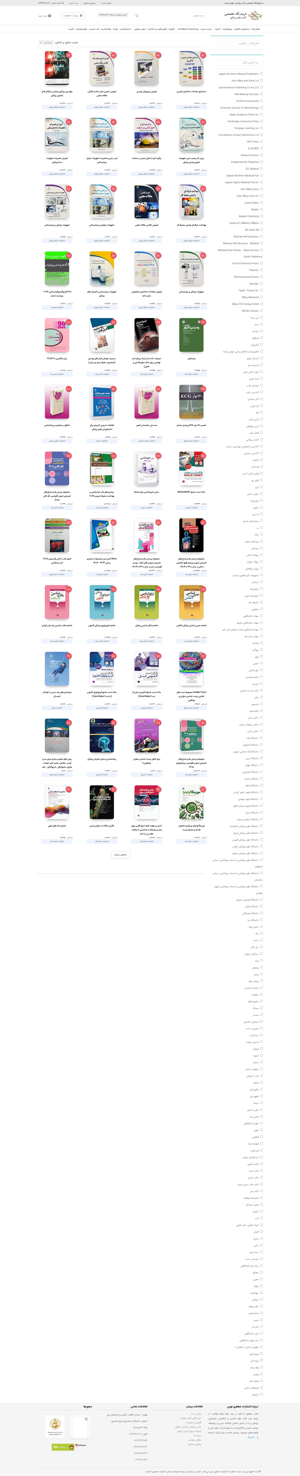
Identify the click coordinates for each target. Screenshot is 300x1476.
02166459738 (140, 1447)
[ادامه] (251, 1437)
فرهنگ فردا (253, 1144)
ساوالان (255, 995)
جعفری (255, 609)
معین (256, 1279)
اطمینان (255, 345)
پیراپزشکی (228, 29)
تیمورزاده (254, 589)
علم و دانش (253, 1110)
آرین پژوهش (252, 426)
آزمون (172, 29)
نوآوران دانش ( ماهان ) (247, 1347)
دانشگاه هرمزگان (250, 913)
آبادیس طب (252, 392)
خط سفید (254, 711)
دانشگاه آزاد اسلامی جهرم (246, 752)
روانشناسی (106, 29)
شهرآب (255, 1049)
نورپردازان (254, 1354)
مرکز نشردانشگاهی (250, 1266)
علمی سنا (254, 1117)
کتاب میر (254, 1191)
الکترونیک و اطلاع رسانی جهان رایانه (241, 352)
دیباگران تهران (251, 954)
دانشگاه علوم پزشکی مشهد (245, 853)
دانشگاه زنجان (251, 779)
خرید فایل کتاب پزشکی (191, 1418)
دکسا (256, 940)
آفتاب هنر (254, 433)
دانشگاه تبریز (252, 758)
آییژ (257, 487)
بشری (256, 507)
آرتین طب (254, 419)
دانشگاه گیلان (252, 906)
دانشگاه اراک (253, 738)
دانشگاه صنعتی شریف (248, 819)
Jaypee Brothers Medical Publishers (238, 74)
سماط (256, 1008)
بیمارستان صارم (251, 521)
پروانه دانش (253, 555)
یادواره (255, 1395)
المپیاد (217, 29)
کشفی (256, 1212)
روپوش (255, 967)
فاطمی (255, 1137)
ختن (256, 697)
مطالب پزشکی (194, 1440)
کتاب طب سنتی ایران (248, 1184)
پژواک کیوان (253, 562)
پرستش (255, 548)
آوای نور (255, 480)
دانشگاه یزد (253, 920)
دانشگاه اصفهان (251, 745)
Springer (254, 284)
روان (116, 29)
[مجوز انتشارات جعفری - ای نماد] (79, 1426)
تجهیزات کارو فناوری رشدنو (246, 575)
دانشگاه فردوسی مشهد (247, 900)
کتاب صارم (253, 1178)
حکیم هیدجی (252, 677)
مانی (256, 1245)
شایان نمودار (252, 1042)
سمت (256, 1015)
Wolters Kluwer (250, 311)
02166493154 (140, 1440)
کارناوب (148, 1471)
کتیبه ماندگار (252, 1205)
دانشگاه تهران (252, 765)
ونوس (256, 1374)
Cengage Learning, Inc (246, 128)
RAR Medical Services (247, 94)
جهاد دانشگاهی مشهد (248, 623)
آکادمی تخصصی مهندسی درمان (242, 446)
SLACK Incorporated (247, 101)
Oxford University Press (245, 263)
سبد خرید (73, 3)
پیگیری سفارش (89, 3)
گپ (257, 1218)
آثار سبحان (253, 399)
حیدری (255, 684)
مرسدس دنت (252, 1259)
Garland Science (250, 155)
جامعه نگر (254, 602)
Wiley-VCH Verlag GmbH (245, 304)
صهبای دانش (252, 1069)
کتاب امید (254, 1171)
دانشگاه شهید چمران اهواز (246, 806)
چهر (257, 657)
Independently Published (245, 162)
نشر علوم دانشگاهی (249, 1340)
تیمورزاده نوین (251, 596)
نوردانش (254, 1361)
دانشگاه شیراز (252, 813)
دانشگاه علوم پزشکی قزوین (245, 840)
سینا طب (254, 1035)
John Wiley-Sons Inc (247, 196)
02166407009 (135, 1434)
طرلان (256, 1083)
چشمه (255, 643)
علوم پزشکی (82, 29)
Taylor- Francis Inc (248, 291)
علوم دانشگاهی (251, 1123)
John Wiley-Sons (249, 189)
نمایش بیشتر (120, 854)
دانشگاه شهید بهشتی (248, 799)
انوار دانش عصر (251, 372)
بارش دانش (253, 494)
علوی (256, 1130)
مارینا (256, 1239)
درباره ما (197, 1435)
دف (257, 934)
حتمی (256, 663)
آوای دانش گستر (251, 474)
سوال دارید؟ (106, 3)
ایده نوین (254, 379)
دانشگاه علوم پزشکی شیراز (246, 833)
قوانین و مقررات (193, 1422)
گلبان (256, 1232)
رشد (257, 961)
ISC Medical (252, 169)
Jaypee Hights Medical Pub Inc (241, 182)
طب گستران (253, 1076)
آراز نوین (255, 406)
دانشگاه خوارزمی (250, 772)
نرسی (256, 1320)
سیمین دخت (252, 1028)
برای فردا (254, 501)
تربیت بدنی (206, 29)
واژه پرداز (254, 1367)
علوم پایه (256, 29)
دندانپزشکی (126, 29)
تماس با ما (196, 1414)
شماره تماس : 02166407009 (50, 3)
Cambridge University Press (243, 121)
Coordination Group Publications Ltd (238, 135)
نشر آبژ (255, 1327)
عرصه (256, 1103)
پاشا (257, 535)
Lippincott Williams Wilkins (244, 223)
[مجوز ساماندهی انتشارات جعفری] (54, 1426)
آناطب (255, 460)
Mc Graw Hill (252, 230)
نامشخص (254, 1313)
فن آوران (254, 1151)
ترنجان (255, 582)
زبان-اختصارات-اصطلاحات (188, 29)
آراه (257, 413)
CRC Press (253, 142)
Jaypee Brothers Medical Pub (242, 176)
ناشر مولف (253, 1306)
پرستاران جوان (252, 541)
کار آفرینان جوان (251, 1157)
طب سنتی (94, 29)
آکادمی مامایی (251, 453)
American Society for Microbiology (239, 108)
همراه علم (254, 1381)
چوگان (255, 650)
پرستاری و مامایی (242, 29)
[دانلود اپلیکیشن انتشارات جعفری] (63, 1448)
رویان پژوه (253, 981)
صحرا (256, 1062)
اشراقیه (255, 338)
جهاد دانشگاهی (251, 616)
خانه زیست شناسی (249, 691)
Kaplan (255, 210)
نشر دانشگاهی (252, 1334)
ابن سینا (255, 318)
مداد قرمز (254, 1252)
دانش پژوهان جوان (249, 724)
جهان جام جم (252, 636)
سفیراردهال (253, 1001)
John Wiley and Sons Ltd (245, 81)
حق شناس (254, 670)
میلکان (255, 1300)
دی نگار (255, 947)
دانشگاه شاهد (252, 785)
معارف (255, 1273)
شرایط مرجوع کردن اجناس (189, 1431)
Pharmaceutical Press (246, 277)
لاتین (72, 29)
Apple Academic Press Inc (244, 115)
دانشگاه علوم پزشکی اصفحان (244, 826)
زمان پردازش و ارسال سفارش (188, 1427)
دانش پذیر (253, 718)
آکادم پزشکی (252, 440)
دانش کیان (253, 731)
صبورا (256, 1056)
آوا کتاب (255, 467)
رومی (256, 974)
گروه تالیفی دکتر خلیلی (247, 1225)
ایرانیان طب (253, 385)
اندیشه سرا (253, 365)
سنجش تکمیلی (251, 1022)
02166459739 (140, 1453)
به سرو (255, 514)
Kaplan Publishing (249, 216)
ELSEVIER (253, 149)
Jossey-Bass (251, 203)
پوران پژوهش (252, 569)
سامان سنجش (251, 988)
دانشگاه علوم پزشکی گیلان (245, 846)
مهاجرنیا (255, 1293)
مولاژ (256, 1286)
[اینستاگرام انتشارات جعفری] (83, 1446)
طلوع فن (254, 1089)
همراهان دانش (251, 1388)
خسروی (255, 704)
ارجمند (255, 331)
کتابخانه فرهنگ (251, 1198)
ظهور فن (254, 1096)
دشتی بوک (253, 927)
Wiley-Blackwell (250, 297)
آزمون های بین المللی (158, 29)
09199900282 (141, 1460)
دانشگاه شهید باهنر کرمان (246, 792)
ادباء (256, 324)
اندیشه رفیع (253, 358)
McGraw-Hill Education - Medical (241, 243)
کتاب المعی (253, 1164)
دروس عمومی (140, 29)
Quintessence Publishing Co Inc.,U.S (239, 88)
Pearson (254, 270)
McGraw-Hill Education (246, 237)
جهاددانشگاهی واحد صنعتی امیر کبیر (240, 630)
